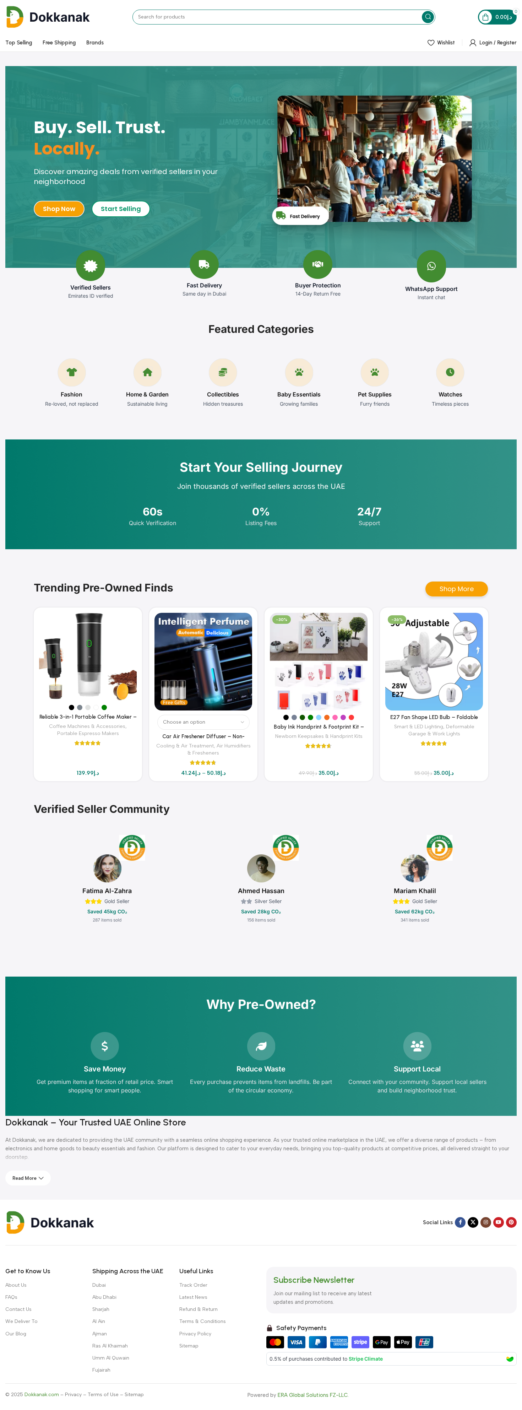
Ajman (99, 1334)
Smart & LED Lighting (418, 726)
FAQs (11, 1297)
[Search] (428, 17)
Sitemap (189, 1346)
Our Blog (15, 1334)
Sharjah (100, 1309)
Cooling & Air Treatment (185, 745)
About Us (16, 1285)
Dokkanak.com (42, 1395)
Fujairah (101, 1370)
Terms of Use (103, 1395)
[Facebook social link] (460, 1222)
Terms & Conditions (202, 1321)
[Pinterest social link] (511, 1222)
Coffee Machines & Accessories (87, 726)
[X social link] (473, 1222)
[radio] (71, 707)
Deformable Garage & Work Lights (441, 730)
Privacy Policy (195, 1334)
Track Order (193, 1285)
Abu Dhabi (104, 1297)
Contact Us (18, 1309)
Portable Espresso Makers (88, 733)
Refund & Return (198, 1309)
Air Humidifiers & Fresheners (219, 749)
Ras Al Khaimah (110, 1346)
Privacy (73, 1395)
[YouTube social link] (498, 1222)
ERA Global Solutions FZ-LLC (313, 1395)
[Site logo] (47, 16)
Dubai (99, 1285)
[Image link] (49, 1222)
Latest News (193, 1297)
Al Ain (98, 1321)
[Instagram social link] (485, 1222)
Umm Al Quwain (110, 1358)
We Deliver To (21, 1321)
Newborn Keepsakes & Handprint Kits (319, 736)
